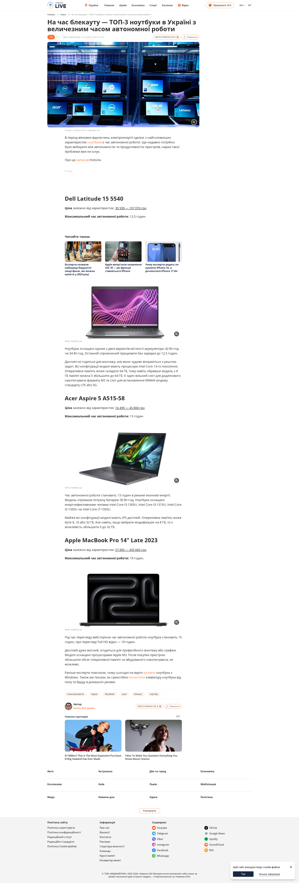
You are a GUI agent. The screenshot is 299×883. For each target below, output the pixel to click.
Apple (94, 694)
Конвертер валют (110, 860)
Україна (93, 5)
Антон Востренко (84, 708)
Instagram (163, 844)
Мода (51, 797)
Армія (123, 5)
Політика (207, 797)
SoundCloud (216, 844)
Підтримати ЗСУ (222, 5)
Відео (185, 5)
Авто (50, 771)
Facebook (162, 850)
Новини (109, 5)
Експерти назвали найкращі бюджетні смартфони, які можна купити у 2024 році (80, 269)
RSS (211, 850)
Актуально (105, 771)
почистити (137, 677)
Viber (160, 839)
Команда (105, 851)
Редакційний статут (59, 837)
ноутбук (154, 694)
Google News (217, 833)
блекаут (138, 694)
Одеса (153, 797)
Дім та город (158, 771)
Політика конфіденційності (64, 832)
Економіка (138, 5)
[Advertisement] (121, 180)
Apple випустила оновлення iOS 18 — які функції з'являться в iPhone (123, 268)
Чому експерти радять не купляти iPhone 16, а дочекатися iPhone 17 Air (161, 268)
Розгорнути (149, 810)
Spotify (213, 839)
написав (82, 160)
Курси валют (107, 855)
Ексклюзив (54, 784)
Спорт (153, 5)
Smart (63, 14)
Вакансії (104, 832)
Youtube (162, 828)
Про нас (104, 827)
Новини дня (106, 797)
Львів (153, 784)
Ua (241, 5)
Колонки (167, 5)
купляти (149, 673)
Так (243, 874)
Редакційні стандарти (60, 841)
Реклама (105, 841)
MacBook (109, 694)
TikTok (213, 828)
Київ (101, 784)
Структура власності (112, 846)
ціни (124, 694)
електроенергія (75, 694)
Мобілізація (208, 784)
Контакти (105, 837)
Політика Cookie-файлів (61, 846)
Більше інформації (269, 874)
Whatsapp (163, 856)
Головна (51, 14)
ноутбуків (95, 142)
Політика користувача (61, 827)
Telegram (162, 833)
